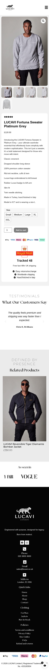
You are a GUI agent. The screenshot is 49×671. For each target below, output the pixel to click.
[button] (24, 8)
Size (8, 210)
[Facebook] (22, 543)
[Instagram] (27, 543)
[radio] (8, 215)
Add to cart (21, 230)
